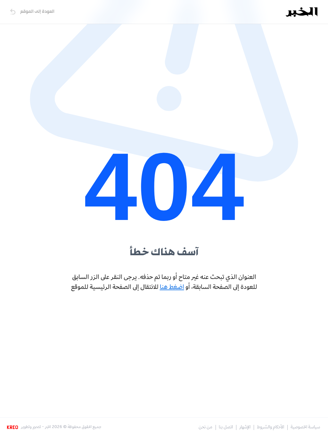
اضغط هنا (172, 287)
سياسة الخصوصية (305, 427)
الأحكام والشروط (270, 427)
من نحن (205, 427)
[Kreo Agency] (13, 427)
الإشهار (244, 427)
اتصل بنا (226, 427)
